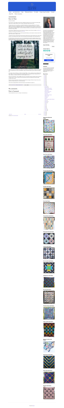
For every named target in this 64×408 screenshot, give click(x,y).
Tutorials (52, 12)
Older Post (39, 114)
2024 (45, 77)
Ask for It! (46, 98)
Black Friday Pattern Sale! (48, 91)
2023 (45, 78)
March (45, 108)
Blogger (34, 405)
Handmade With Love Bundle (48, 89)
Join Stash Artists (16, 12)
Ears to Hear (46, 93)
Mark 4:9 (39, 30)
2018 (45, 84)
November (46, 87)
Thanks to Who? (47, 90)
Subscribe (49, 60)
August (46, 102)
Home (10, 12)
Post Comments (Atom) (15, 115)
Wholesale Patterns (28, 12)
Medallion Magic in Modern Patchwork (49, 99)
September (46, 101)
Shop (22, 12)
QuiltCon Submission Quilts (48, 88)
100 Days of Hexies (47, 92)
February (46, 109)
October (46, 100)
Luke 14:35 (23, 31)
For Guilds (36, 12)
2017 (45, 85)
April (45, 107)
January (46, 110)
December (46, 86)
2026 (45, 75)
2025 (45, 76)
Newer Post (10, 114)
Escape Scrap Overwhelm (44, 12)
